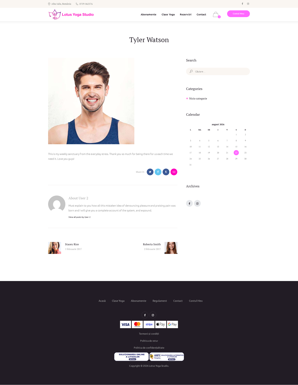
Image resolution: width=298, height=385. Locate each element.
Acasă (102, 300)
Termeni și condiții (149, 333)
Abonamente (138, 300)
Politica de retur (149, 340)
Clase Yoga (118, 300)
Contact (178, 300)
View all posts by (79, 217)
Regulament (160, 300)
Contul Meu (196, 300)
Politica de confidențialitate (149, 347)
